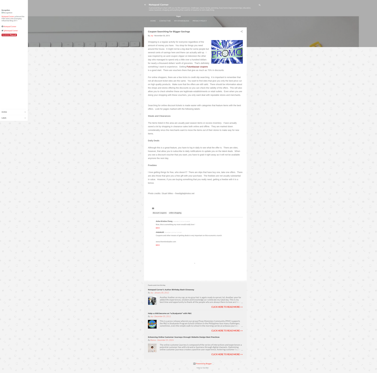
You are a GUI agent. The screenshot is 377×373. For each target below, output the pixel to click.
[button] (241, 31)
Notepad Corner (158, 4)
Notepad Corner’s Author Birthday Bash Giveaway (171, 290)
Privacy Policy (200, 21)
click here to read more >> (227, 307)
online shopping (175, 213)
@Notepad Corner (11, 31)
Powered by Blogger (204, 364)
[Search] (260, 5)
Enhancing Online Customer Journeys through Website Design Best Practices (184, 337)
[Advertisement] (254, 56)
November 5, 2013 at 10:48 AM (181, 221)
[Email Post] (153, 209)
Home (153, 21)
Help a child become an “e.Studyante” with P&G (170, 313)
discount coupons (160, 213)
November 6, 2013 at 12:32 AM (173, 232)
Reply (158, 228)
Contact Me (165, 21)
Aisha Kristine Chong (164, 221)
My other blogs (181, 21)
